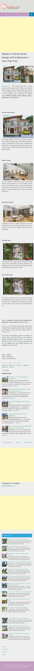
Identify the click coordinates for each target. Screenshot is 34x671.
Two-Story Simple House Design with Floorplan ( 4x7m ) (20, 562)
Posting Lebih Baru (7, 442)
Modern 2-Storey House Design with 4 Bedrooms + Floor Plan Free (15, 57)
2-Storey (5, 362)
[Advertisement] (17, 35)
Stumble (6, 367)
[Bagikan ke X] (6, 370)
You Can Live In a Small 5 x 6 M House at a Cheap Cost (20, 591)
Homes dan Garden (23, 667)
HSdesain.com (6, 86)
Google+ (27, 365)
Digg (12, 367)
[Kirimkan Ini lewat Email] (3, 370)
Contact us (4, 651)
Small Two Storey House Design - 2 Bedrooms (18, 539)
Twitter (20, 365)
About (3, 654)
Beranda (18, 442)
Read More (15, 386)
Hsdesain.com (6, 326)
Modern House (23, 339)
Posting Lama (28, 442)
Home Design (10, 362)
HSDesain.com (15, 665)
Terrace (14, 486)
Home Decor (7, 486)
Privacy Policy (5, 649)
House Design (17, 362)
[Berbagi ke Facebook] (8, 370)
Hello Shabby (28, 665)
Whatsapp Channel (12, 341)
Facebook (13, 365)
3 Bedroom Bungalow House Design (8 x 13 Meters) (19, 576)
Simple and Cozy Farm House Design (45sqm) (18, 569)
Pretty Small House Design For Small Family (17, 607)
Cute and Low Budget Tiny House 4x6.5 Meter (18, 546)
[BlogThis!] (5, 370)
